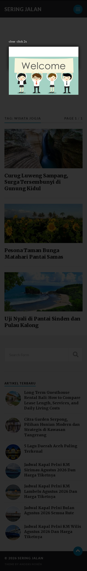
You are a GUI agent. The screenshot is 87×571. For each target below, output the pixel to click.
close (12, 41)
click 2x (22, 41)
